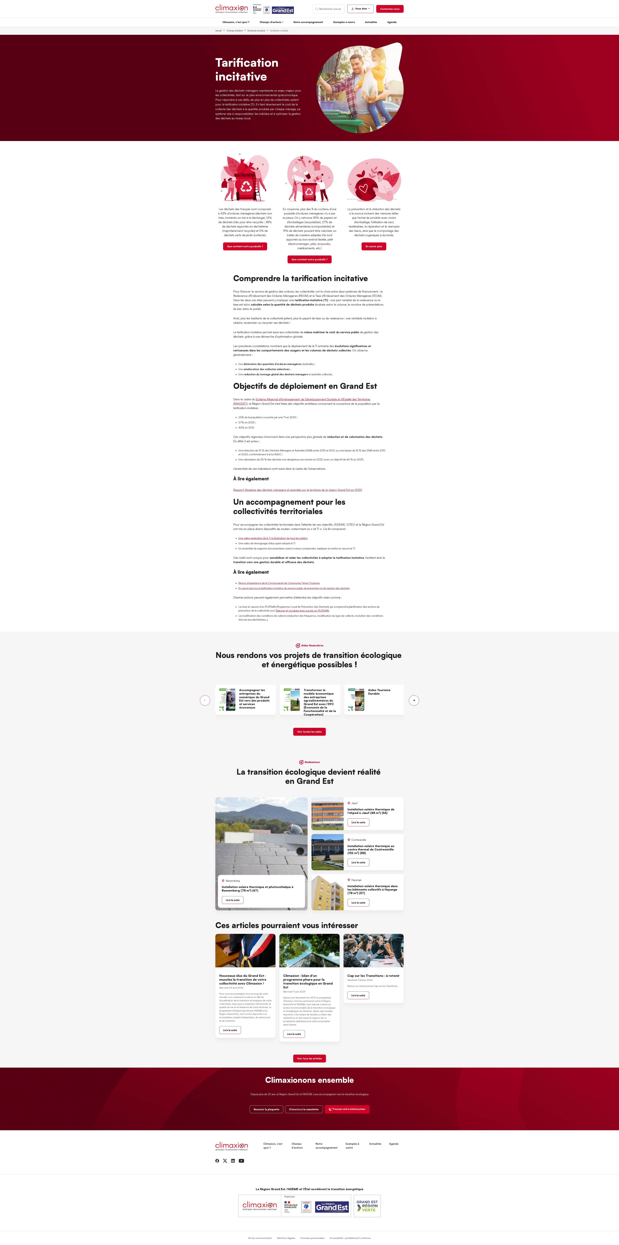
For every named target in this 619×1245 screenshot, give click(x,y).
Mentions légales (286, 1237)
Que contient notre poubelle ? (245, 246)
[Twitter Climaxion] (225, 1160)
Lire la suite (233, 900)
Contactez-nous (390, 8)
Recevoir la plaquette (266, 1109)
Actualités (371, 22)
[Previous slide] (205, 700)
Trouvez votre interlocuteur (348, 1109)
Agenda (392, 22)
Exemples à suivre (344, 22)
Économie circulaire (256, 30)
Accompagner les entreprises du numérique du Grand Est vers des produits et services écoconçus (254, 698)
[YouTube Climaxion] (241, 1160)
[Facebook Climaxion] (217, 1160)
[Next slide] (414, 700)
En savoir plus (374, 246)
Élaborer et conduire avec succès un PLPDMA (302, 610)
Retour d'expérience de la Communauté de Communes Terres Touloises (279, 583)
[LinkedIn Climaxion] (233, 1160)
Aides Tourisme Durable (379, 691)
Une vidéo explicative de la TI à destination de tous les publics (272, 538)
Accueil (218, 30)
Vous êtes (361, 8)
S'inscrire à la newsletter (304, 1109)
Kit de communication (260, 1237)
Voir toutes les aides (309, 731)
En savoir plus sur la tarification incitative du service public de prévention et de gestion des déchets (294, 588)
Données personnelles (312, 1237)
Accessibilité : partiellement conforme (350, 1237)
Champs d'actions (270, 22)
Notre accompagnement (308, 22)
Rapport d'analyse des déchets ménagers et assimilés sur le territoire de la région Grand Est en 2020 (297, 490)
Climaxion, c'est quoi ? (235, 22)
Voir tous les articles (309, 1058)
